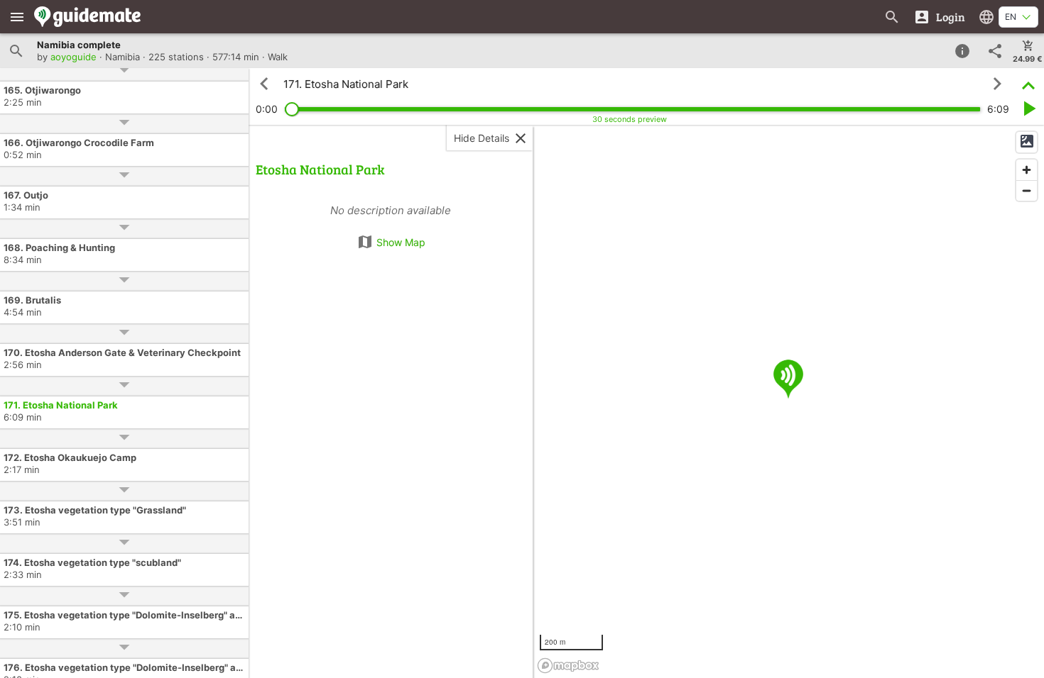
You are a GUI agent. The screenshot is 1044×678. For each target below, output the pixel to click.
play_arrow (1028, 108)
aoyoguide (73, 56)
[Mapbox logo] (568, 665)
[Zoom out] (1026, 190)
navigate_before (264, 83)
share (995, 51)
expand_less (1028, 84)
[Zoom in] (1026, 170)
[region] (788, 401)
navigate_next (997, 83)
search (16, 51)
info (962, 51)
